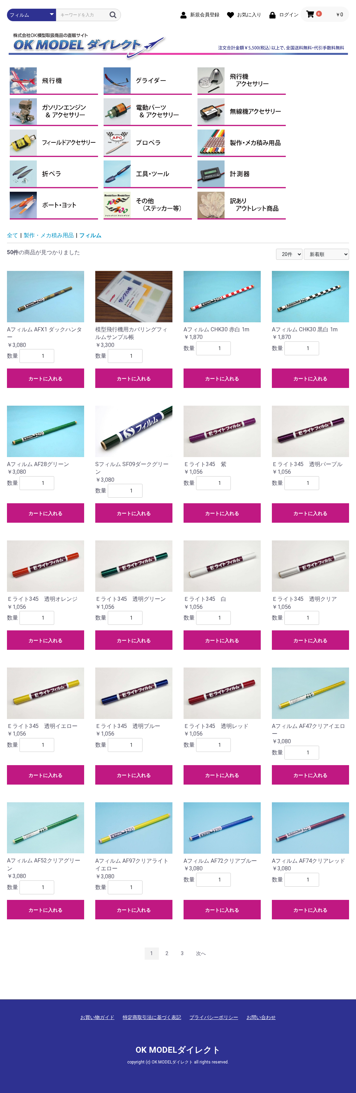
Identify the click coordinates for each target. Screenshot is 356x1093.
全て (12, 235)
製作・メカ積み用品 (49, 235)
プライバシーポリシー (213, 1017)
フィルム (90, 235)
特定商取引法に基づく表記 (152, 1017)
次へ (201, 953)
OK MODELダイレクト (178, 1050)
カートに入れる (46, 378)
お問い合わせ (261, 1017)
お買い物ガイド (97, 1017)
